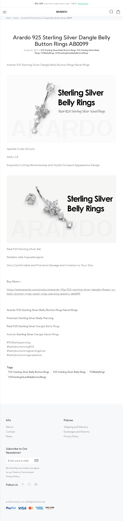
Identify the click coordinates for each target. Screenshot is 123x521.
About (9, 426)
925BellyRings (47, 53)
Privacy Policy (71, 436)
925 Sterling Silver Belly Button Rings (58, 50)
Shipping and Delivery (76, 426)
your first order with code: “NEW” (61, 3)
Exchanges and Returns (77, 431)
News (16, 18)
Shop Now (83, 3)
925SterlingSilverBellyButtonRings (71, 53)
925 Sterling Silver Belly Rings (69, 371)
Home (8, 18)
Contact (10, 431)
